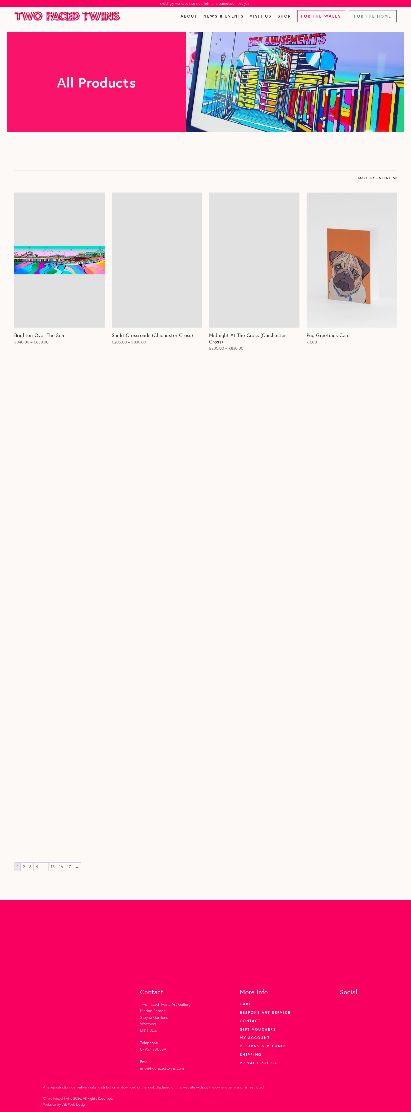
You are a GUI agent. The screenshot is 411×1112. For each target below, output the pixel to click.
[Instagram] (343, 1004)
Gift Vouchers (258, 1029)
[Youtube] (365, 1004)
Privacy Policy (258, 1062)
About (189, 16)
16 (61, 866)
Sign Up (237, 959)
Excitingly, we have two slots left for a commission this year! (206, 3)
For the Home (372, 16)
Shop (284, 16)
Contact (250, 1020)
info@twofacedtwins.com (162, 1068)
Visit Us (260, 16)
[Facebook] (354, 1004)
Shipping (251, 1054)
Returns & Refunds (263, 1046)
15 (53, 866)
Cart (245, 1003)
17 (69, 866)
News (223, 16)
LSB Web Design (74, 1104)
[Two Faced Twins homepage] (67, 16)
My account (255, 1037)
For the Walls (321, 16)
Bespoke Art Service (265, 1012)
